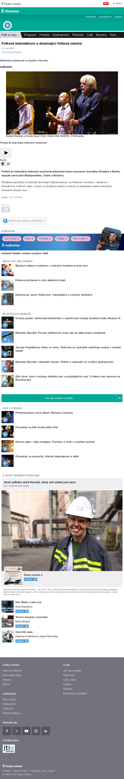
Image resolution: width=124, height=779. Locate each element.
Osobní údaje (20, 771)
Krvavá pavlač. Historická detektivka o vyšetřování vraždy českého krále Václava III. (68, 318)
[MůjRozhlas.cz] (6, 67)
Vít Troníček (16, 197)
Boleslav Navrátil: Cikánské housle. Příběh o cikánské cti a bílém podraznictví (64, 361)
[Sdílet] (8, 164)
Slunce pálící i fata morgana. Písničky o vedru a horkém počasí (55, 441)
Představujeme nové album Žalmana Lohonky (44, 412)
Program (90, 17)
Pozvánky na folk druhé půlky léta (36, 427)
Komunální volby (12, 675)
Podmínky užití (37, 771)
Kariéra (67, 684)
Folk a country (12, 35)
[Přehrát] (5, 153)
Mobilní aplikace (12, 713)
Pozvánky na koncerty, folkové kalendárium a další (47, 456)
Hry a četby (11, 238)
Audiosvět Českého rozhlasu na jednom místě (25, 253)
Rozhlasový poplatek (74, 693)
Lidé (90, 35)
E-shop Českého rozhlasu (21, 475)
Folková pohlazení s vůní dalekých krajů (40, 280)
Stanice (7, 679)
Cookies (7, 771)
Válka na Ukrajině (12, 670)
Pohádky (44, 238)
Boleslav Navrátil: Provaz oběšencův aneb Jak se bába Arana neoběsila (60, 332)
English (51, 771)
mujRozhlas (8, 231)
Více (114, 35)
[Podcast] (2, 164)
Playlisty (78, 35)
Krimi (28, 238)
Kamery (118, 17)
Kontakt (67, 688)
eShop (6, 684)
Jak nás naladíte (72, 670)
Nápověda (69, 675)
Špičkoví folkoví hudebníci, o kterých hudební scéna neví (51, 265)
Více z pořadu (12, 408)
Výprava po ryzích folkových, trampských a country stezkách (53, 294)
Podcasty (8, 708)
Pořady (44, 35)
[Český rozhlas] (11, 3)
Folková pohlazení (12, 52)
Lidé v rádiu (69, 679)
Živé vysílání (79, 238)
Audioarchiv (105, 17)
